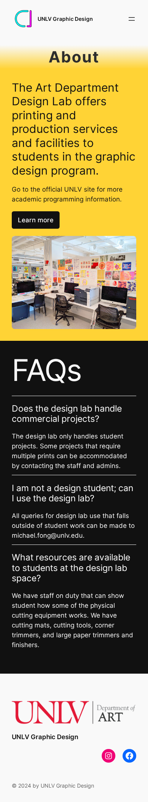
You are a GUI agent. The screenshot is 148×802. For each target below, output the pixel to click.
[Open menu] (131, 18)
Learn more (36, 220)
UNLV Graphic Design (65, 19)
